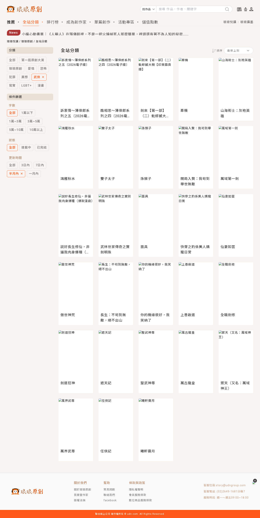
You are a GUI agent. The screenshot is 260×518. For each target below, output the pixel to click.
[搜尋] (228, 9)
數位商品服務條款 (140, 500)
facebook (110, 500)
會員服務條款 (137, 494)
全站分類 (31, 22)
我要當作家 (81, 494)
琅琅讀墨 (246, 22)
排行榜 (53, 22)
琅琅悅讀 (229, 22)
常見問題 (109, 489)
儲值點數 (150, 22)
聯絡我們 (109, 494)
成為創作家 (76, 22)
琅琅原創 (27, 41)
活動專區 (126, 22)
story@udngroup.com (231, 485)
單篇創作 (102, 22)
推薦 (11, 22)
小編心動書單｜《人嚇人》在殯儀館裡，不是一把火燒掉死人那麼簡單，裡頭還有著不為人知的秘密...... (105, 33)
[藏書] (239, 9)
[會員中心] (251, 9)
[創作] (245, 9)
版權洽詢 (79, 500)
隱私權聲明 (136, 489)
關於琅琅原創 (82, 489)
